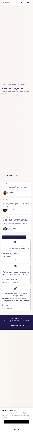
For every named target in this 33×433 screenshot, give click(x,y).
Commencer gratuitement (15, 325)
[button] (6, 2)
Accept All (16, 422)
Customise (16, 425)
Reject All (16, 429)
